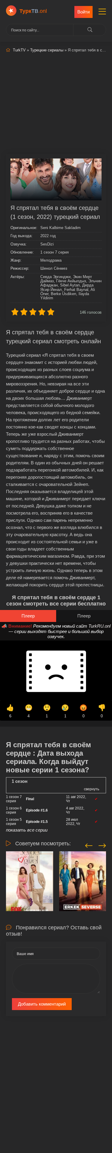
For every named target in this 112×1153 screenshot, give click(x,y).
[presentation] (89, 845)
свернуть (91, 789)
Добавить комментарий (42, 1003)
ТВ (33, 11)
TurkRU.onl (99, 626)
